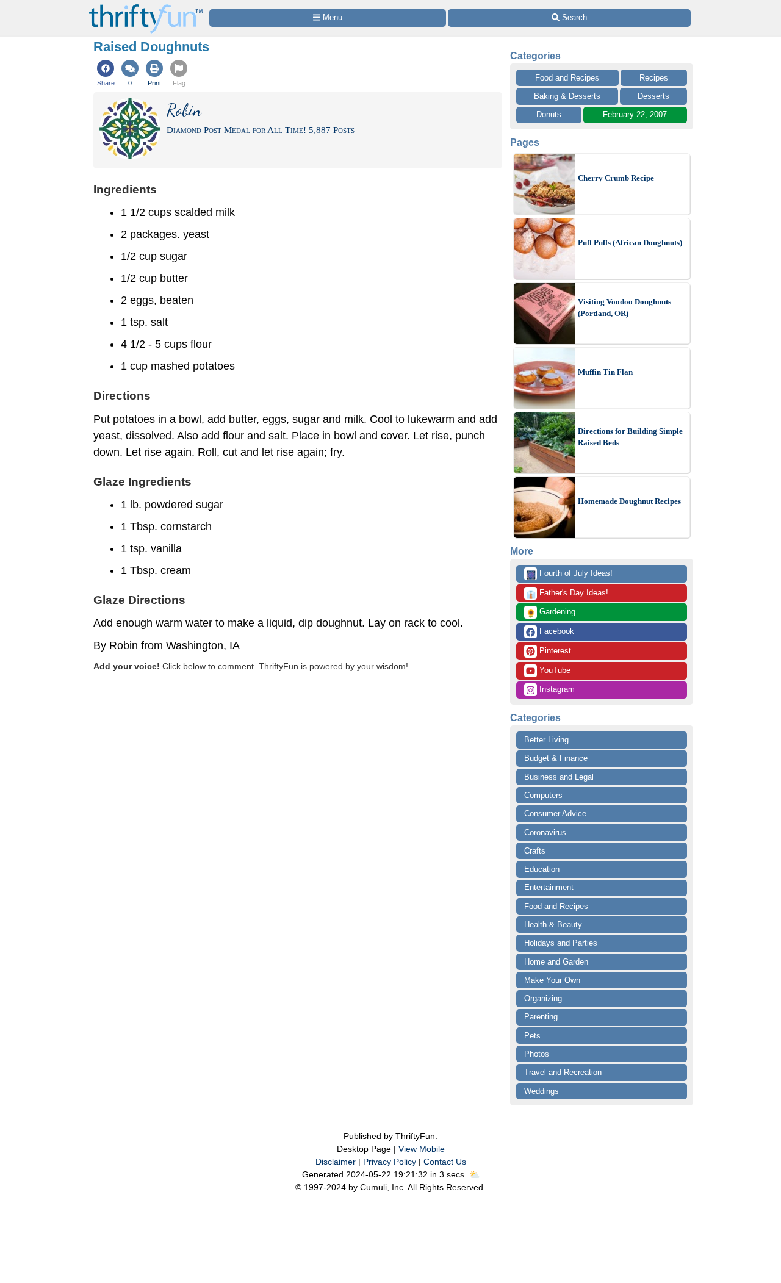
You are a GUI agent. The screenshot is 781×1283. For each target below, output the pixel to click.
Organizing (543, 998)
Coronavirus (545, 832)
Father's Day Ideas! (567, 593)
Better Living (546, 739)
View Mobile (421, 1149)
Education (542, 869)
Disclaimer (335, 1161)
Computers (543, 795)
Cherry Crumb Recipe (616, 177)
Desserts (653, 96)
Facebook (555, 631)
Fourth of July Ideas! (569, 574)
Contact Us (444, 1161)
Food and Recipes (567, 77)
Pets (532, 1035)
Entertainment (549, 887)
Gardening (550, 612)
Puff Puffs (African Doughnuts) (630, 242)
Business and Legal (559, 777)
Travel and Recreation (563, 1072)
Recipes (653, 77)
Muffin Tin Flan (605, 371)
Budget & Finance (556, 758)
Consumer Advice (555, 813)
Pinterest (554, 650)
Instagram (556, 689)
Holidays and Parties (560, 942)
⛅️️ (474, 1174)
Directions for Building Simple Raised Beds (630, 437)
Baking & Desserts (567, 96)
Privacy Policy (389, 1161)
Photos (536, 1053)
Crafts (534, 850)
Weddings (541, 1091)
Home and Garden (556, 961)
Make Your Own (552, 980)
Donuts (548, 114)
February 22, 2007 (635, 114)
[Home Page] (145, 7)
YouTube (553, 670)
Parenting (541, 1016)
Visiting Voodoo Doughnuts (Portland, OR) (624, 307)
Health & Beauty (553, 924)
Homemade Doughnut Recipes (629, 501)
